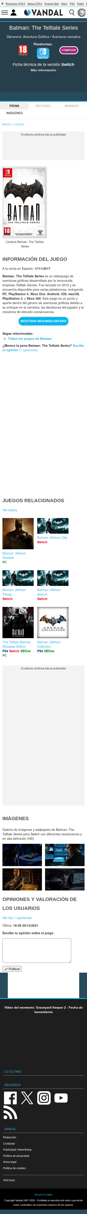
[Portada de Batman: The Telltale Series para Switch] (24, 202)
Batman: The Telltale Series (43, 28)
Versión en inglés (43, 1194)
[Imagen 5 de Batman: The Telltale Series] (22, 855)
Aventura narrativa (66, 36)
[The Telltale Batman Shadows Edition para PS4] (18, 622)
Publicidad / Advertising (17, 1149)
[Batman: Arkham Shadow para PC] (18, 533)
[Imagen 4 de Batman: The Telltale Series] (64, 855)
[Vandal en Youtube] (61, 1097)
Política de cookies (14, 1168)
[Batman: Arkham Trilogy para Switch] (18, 577)
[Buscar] (72, 12)
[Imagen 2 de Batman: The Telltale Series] (64, 879)
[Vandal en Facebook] (10, 1097)
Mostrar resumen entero (43, 321)
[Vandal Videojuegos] (43, 12)
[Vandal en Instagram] (44, 1097)
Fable (80, 3)
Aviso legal (10, 1161)
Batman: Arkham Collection (49, 644)
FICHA (14, 106)
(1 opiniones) (28, 350)
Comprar (69, 50)
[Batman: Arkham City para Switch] (52, 525)
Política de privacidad (16, 1155)
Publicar (14, 969)
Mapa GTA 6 (34, 3)
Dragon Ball (51, 3)
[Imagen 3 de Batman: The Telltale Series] (22, 879)
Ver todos (9, 509)
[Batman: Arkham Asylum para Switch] (52, 577)
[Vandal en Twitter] (27, 1097)
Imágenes (14, 113)
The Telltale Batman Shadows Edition (16, 644)
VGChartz (9, 1180)
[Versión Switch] (43, 53)
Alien (64, 3)
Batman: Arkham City (52, 537)
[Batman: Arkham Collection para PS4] (52, 622)
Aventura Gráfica (36, 36)
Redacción (9, 1137)
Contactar (9, 1143)
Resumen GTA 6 (15, 3)
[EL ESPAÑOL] (81, 12)
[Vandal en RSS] (10, 1111)
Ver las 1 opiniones (17, 917)
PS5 (72, 3)
